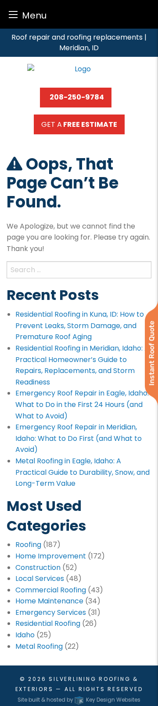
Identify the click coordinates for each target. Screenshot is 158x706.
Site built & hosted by (79, 699)
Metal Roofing (39, 646)
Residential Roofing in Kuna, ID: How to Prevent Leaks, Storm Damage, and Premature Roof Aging (79, 325)
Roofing (28, 545)
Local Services (39, 578)
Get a (79, 124)
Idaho (25, 635)
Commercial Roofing (50, 590)
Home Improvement (50, 556)
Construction (38, 567)
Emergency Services (50, 612)
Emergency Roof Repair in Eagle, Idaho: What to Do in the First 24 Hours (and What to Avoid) (82, 404)
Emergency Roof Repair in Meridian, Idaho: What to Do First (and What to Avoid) (78, 438)
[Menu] (13, 14)
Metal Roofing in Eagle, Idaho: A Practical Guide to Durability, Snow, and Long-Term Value (82, 472)
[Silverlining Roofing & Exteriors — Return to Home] (79, 68)
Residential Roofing (47, 623)
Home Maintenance (49, 601)
